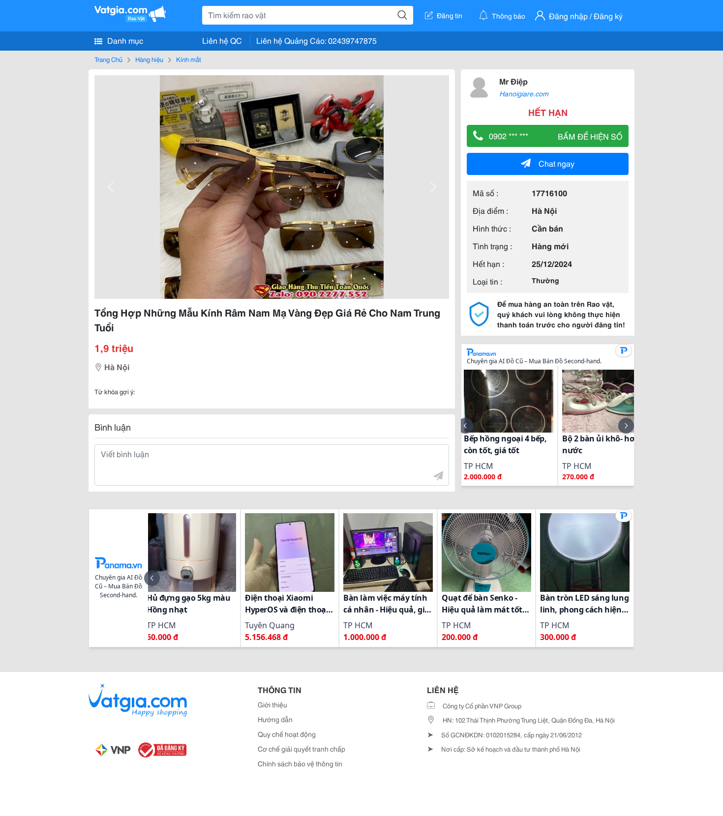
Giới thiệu (272, 704)
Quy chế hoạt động (287, 734)
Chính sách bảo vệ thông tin (300, 763)
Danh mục (124, 40)
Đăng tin (449, 15)
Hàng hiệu (149, 59)
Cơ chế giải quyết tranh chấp (301, 749)
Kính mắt (188, 59)
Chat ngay (556, 163)
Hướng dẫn (275, 719)
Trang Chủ (108, 59)
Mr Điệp (513, 81)
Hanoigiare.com (523, 93)
